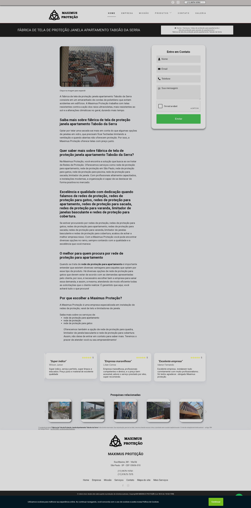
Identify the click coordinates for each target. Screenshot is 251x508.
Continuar (215, 502)
